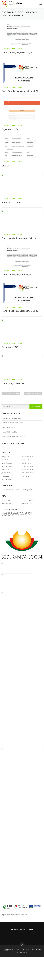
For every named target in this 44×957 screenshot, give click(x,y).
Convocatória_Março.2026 (10, 427)
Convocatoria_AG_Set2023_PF (16, 274)
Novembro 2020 (27, 473)
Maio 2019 (25, 476)
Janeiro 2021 (6, 473)
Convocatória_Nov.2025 (9, 432)
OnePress (38, 950)
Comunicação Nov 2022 (13, 383)
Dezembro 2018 (7, 479)
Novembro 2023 (7, 463)
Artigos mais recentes (33, 393)
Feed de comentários (9, 503)
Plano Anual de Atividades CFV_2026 (13, 436)
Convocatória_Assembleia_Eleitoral (19, 238)
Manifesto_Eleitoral (11, 201)
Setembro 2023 (7, 466)
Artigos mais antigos (11, 393)
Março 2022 (6, 469)
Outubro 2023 (26, 463)
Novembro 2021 (27, 469)
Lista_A (5, 165)
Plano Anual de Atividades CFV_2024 (20, 90)
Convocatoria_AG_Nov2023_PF (17, 52)
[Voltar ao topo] (22, 945)
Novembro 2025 (27, 456)
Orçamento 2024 (10, 129)
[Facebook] (22, 935)
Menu (40, 4)
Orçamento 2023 (10, 347)
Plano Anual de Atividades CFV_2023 (20, 310)
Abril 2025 (5, 460)
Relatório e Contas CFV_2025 (11, 418)
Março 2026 (6, 456)
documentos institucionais (12, 48)
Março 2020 (6, 476)
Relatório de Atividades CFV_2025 (13, 423)
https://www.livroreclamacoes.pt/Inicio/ (14, 915)
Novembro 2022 (27, 466)
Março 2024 (26, 460)
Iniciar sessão (6, 500)
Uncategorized (27, 490)
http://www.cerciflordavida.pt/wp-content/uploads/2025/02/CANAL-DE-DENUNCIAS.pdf (17, 514)
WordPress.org (27, 503)
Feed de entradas (28, 500)
